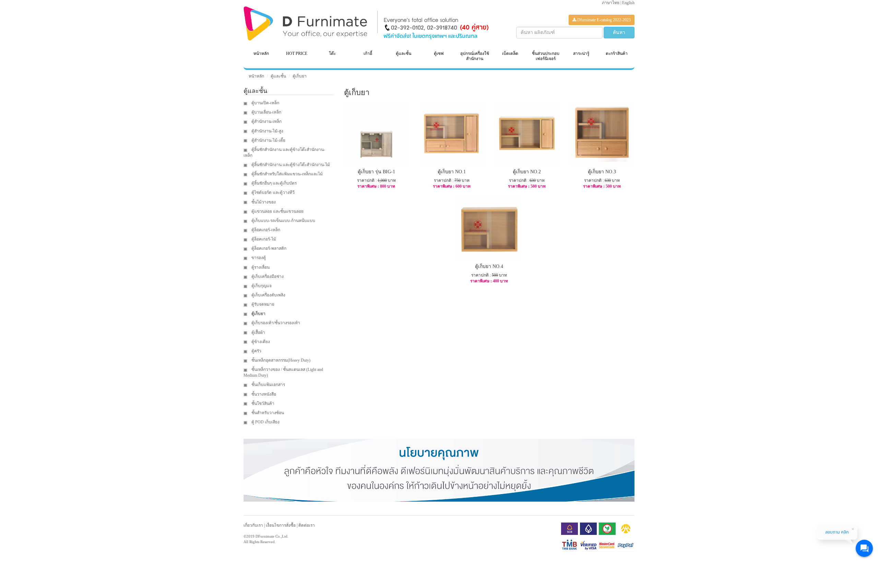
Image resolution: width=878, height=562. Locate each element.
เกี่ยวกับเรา (253, 525)
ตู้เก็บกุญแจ (261, 285)
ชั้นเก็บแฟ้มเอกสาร (267, 384)
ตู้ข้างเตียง (260, 341)
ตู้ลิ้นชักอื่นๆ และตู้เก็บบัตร (273, 183)
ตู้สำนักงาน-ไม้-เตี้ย (267, 140)
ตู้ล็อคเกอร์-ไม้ (263, 239)
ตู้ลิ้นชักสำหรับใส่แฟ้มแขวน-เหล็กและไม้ (286, 174)
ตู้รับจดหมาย (262, 304)
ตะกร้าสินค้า (617, 53)
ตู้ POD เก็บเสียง (265, 422)
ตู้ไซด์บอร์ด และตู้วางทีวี (272, 192)
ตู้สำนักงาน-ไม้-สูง (266, 131)
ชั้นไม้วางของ (263, 202)
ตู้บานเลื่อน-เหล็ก (265, 112)
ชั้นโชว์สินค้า (262, 403)
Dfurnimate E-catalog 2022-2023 (603, 19)
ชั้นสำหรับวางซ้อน (267, 412)
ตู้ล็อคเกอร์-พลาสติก (268, 248)
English (628, 2)
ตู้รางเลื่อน (260, 267)
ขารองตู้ (258, 257)
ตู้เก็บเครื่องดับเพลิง (267, 295)
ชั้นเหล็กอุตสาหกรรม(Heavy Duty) (280, 360)
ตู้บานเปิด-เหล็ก (264, 103)
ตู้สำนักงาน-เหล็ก (266, 121)
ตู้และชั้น (278, 76)
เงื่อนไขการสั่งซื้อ (281, 525)
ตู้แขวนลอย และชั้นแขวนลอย (277, 211)
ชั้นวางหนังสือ (263, 394)
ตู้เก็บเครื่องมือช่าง (267, 276)
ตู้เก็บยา (300, 76)
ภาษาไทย (610, 2)
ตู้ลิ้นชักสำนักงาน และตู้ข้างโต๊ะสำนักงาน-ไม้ (290, 164)
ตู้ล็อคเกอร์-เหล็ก (265, 229)
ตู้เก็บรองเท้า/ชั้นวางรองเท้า (275, 322)
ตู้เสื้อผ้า (257, 332)
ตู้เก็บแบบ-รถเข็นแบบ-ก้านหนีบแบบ (282, 220)
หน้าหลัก (261, 53)
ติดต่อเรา (306, 525)
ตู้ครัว (255, 351)
